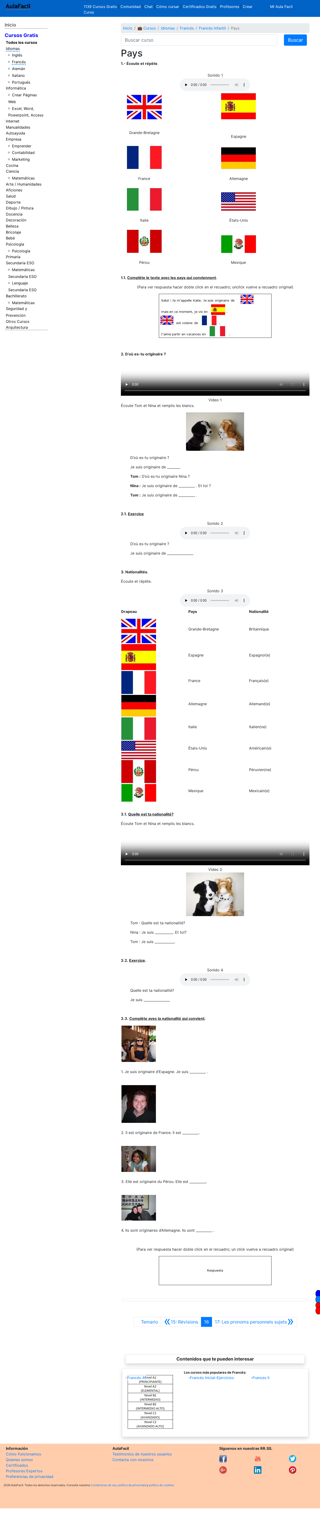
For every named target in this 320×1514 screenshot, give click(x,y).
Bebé (10, 238)
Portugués (21, 82)
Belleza (12, 226)
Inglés (17, 55)
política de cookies (161, 1485)
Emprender (21, 146)
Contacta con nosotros (132, 1459)
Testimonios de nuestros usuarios (142, 1454)
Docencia (14, 214)
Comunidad (130, 6)
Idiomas (13, 48)
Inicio (10, 25)
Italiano (18, 75)
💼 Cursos (147, 28)
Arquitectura (17, 327)
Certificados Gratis (199, 6)
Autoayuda (15, 133)
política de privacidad (132, 1485)
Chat (148, 6)
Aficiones (14, 190)
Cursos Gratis (21, 35)
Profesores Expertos (24, 1471)
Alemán (18, 68)
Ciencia (12, 171)
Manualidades (18, 127)
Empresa (13, 139)
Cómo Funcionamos (23, 1454)
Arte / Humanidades (23, 184)
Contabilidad (23, 152)
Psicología (15, 244)
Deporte (13, 202)
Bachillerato (16, 296)
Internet (12, 121)
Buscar (295, 40)
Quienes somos (19, 1459)
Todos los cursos (21, 42)
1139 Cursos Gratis (101, 6)
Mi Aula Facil (281, 6)
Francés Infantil (212, 28)
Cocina (12, 165)
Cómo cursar (167, 6)
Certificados (17, 1465)
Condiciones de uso (104, 1485)
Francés (19, 62)
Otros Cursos (17, 321)
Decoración (16, 220)
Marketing (21, 159)
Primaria (13, 256)
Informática (16, 88)
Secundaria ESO (20, 263)
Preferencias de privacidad (29, 1476)
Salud (11, 196)
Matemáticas (23, 178)
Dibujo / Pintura (19, 208)
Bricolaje (13, 232)
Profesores (229, 6)
